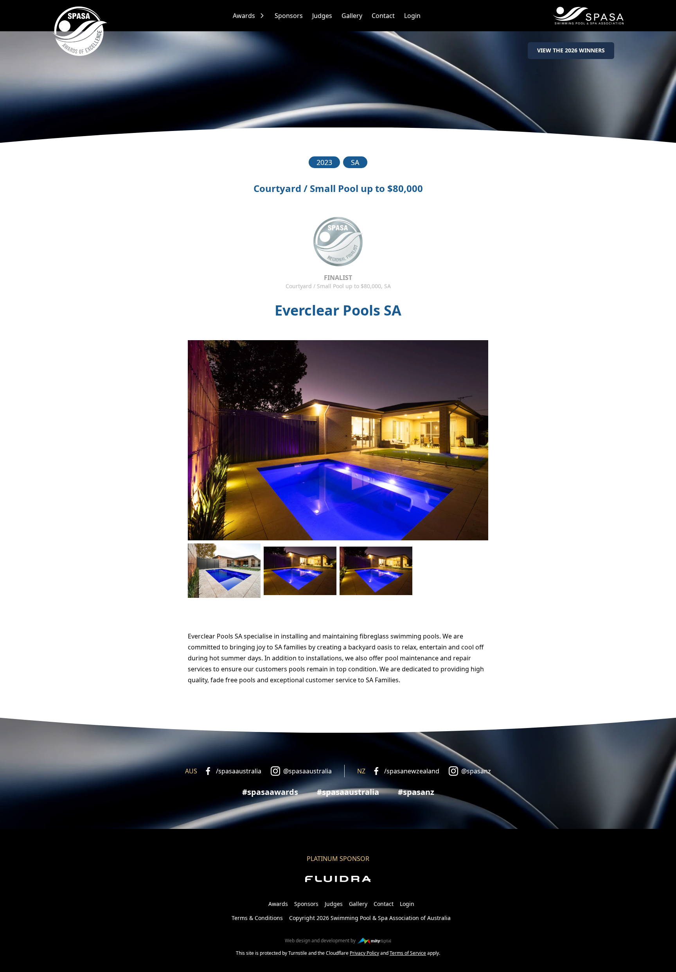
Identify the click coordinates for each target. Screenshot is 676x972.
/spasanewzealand (411, 771)
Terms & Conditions (257, 918)
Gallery (352, 15)
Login (412, 15)
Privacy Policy (364, 953)
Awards (244, 15)
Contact (383, 15)
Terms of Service (408, 953)
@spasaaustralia (307, 771)
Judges (322, 15)
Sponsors (289, 15)
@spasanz (476, 771)
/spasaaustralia (238, 771)
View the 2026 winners (571, 50)
